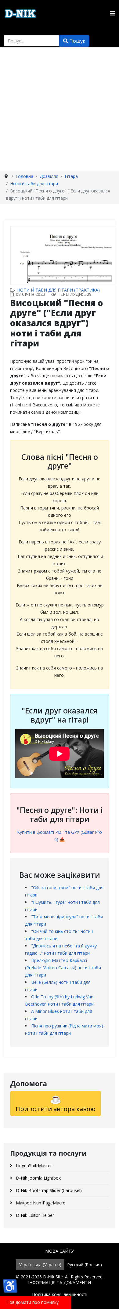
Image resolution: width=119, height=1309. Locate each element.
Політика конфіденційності (59, 1294)
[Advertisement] (59, 109)
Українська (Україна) (40, 1264)
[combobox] (32, 40)
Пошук (76, 41)
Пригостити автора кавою (56, 1109)
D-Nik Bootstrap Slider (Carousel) (48, 1190)
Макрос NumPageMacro (40, 1203)
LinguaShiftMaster (33, 1165)
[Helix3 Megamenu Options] (112, 13)
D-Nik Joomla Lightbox (38, 1178)
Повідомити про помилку (32, 1302)
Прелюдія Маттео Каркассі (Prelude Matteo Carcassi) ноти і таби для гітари (63, 967)
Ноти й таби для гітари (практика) (58, 290)
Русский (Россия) (84, 1264)
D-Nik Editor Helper (34, 1215)
